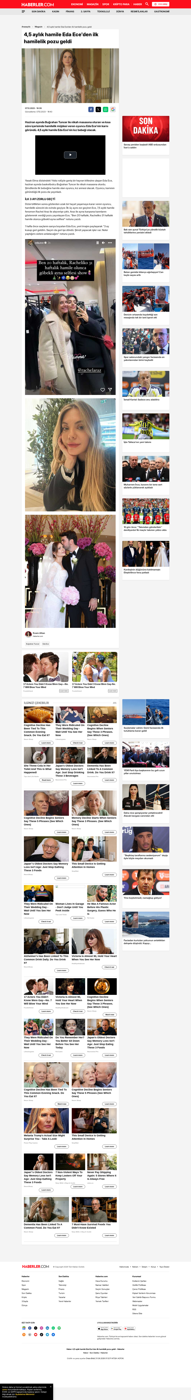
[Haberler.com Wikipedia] (30, 1334)
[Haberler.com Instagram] (41, 1328)
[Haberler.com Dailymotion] (53, 1334)
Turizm (62, 1293)
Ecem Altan (39, 633)
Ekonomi (25, 1281)
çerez (4, 1389)
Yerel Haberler (65, 1301)
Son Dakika (26, 1293)
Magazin (38, 26)
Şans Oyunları (102, 1293)
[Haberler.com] (36, 1266)
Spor (24, 1285)
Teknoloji (62, 1285)
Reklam (135, 1267)
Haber (85, 1353)
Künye (153, 1267)
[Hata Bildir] (90, 1358)
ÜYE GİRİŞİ (162, 4)
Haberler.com (102, 1276)
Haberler (26, 1276)
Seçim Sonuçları (103, 1289)
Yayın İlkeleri (164, 1267)
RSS (134, 1309)
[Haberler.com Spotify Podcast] (59, 1328)
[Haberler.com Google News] (24, 1328)
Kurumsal (136, 1276)
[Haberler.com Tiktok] (41, 1334)
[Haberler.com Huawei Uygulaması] (130, 1329)
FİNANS (70, 11)
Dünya (24, 1305)
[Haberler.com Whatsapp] (53, 1328)
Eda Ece (46, 644)
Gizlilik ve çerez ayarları (76, 1358)
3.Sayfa (25, 1301)
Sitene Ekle (137, 1313)
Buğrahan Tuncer (32, 644)
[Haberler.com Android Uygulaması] (116, 1329)
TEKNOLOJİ (103, 11)
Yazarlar (62, 1297)
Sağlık (61, 1281)
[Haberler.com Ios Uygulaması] (103, 1329)
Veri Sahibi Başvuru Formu (144, 1297)
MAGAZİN (92, 4)
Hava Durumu (102, 1281)
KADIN (55, 11)
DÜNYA (120, 11)
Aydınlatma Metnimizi (24, 1394)
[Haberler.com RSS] (24, 1334)
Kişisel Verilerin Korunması (143, 1293)
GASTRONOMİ (161, 11)
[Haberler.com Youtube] (35, 1334)
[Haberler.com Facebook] (30, 1328)
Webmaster (137, 1301)
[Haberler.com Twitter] (35, 1328)
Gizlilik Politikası (139, 1285)
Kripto (24, 1297)
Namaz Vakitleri (102, 1285)
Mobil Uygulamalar (140, 1305)
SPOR (105, 4)
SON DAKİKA (38, 11)
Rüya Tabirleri (101, 1297)
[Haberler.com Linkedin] (47, 1328)
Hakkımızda (124, 1267)
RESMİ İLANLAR (139, 11)
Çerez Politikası (139, 1289)
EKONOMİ (77, 4)
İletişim (144, 1267)
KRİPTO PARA (121, 4)
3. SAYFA (85, 11)
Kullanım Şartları (139, 1281)
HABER (137, 4)
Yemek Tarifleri (102, 1301)
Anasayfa (26, 26)
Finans (61, 1289)
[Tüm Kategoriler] (23, 11)
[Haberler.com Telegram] (47, 1334)
